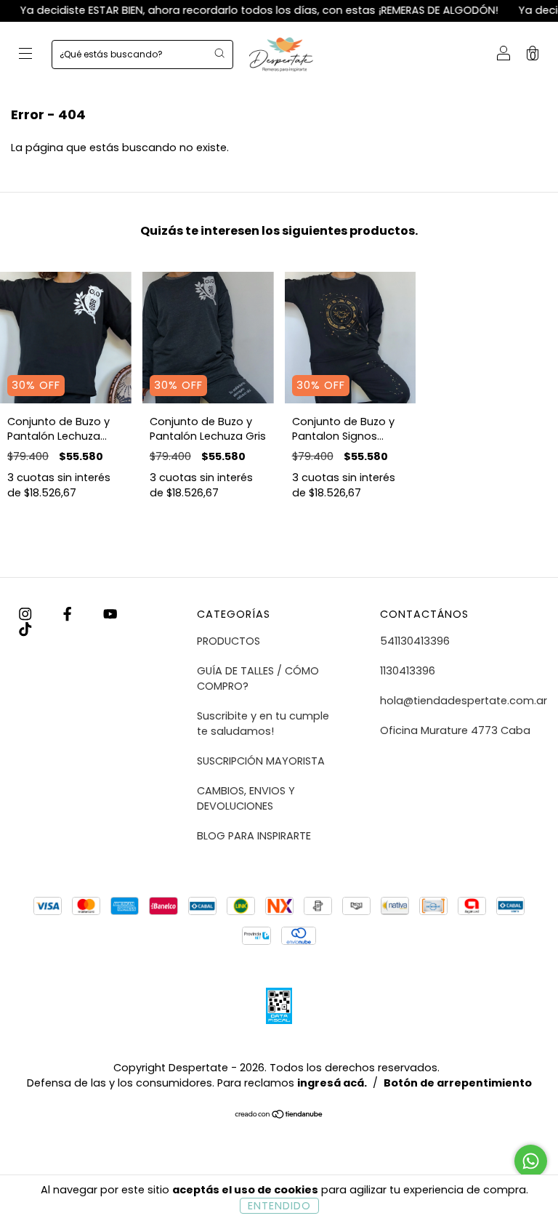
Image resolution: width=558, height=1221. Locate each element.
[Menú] (25, 55)
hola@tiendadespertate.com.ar (463, 700)
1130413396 (407, 671)
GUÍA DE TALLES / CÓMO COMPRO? (258, 678)
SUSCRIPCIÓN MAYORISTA (261, 761)
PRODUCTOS (228, 641)
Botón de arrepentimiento (458, 1083)
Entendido (279, 1205)
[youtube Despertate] (110, 614)
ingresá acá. (332, 1083)
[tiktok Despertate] (25, 629)
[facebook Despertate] (68, 614)
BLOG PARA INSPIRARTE (254, 836)
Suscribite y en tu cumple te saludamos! (263, 723)
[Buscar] (219, 53)
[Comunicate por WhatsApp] (530, 1161)
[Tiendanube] (279, 1115)
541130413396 (415, 641)
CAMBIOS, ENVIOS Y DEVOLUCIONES (246, 798)
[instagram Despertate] (26, 614)
